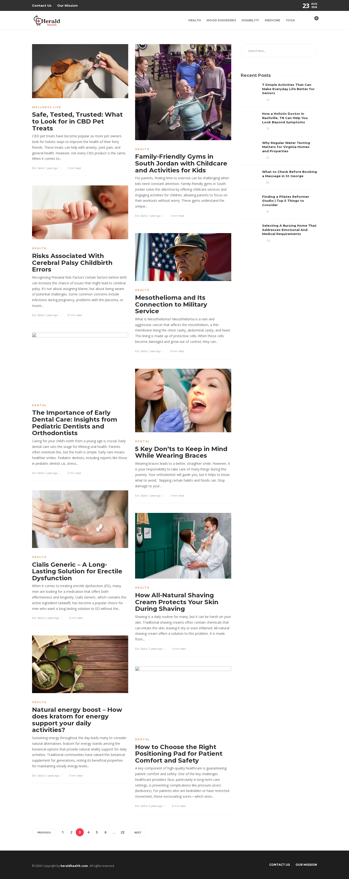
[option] (279, 163)
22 (122, 832)
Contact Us (42, 5)
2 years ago (52, 618)
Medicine (272, 20)
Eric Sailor (38, 168)
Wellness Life (46, 107)
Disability (250, 20)
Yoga (290, 20)
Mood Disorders (221, 20)
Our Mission (67, 5)
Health (194, 20)
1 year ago (52, 168)
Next (137, 832)
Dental (39, 405)
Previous (44, 832)
